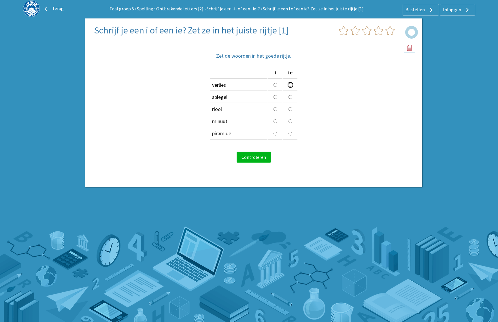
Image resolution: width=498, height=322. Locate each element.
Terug (57, 8)
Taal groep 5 (122, 9)
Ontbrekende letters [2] (179, 9)
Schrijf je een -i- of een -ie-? (233, 9)
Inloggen (452, 9)
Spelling (145, 9)
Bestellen (415, 9)
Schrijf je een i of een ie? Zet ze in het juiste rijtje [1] (313, 9)
